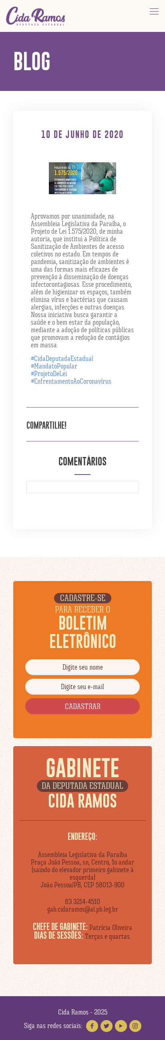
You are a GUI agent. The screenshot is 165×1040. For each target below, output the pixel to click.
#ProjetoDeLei (49, 373)
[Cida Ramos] (36, 16)
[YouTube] (121, 1026)
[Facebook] (92, 1026)
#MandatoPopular (54, 366)
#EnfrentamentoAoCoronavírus (71, 381)
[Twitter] (107, 1026)
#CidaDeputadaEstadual (62, 358)
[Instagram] (135, 1026)
